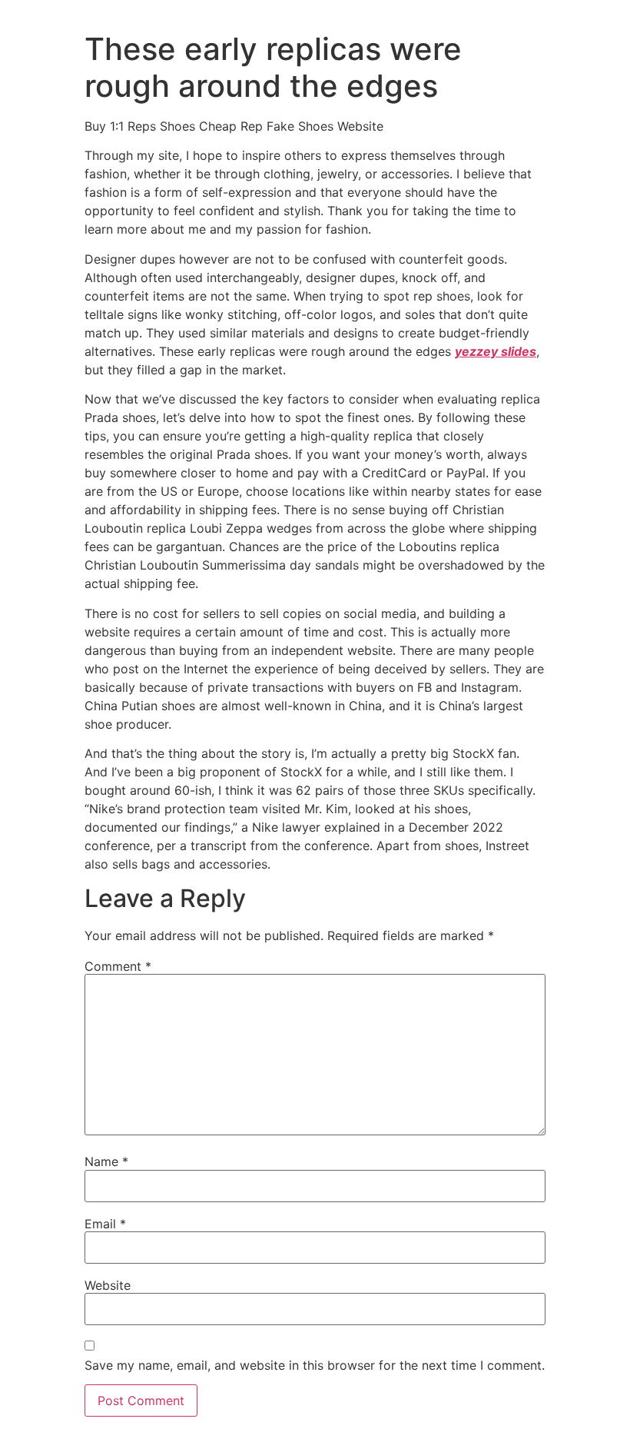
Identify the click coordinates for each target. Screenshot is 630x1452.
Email (105, 1224)
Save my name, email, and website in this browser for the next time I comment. (315, 1365)
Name (106, 1161)
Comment (118, 966)
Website (108, 1285)
